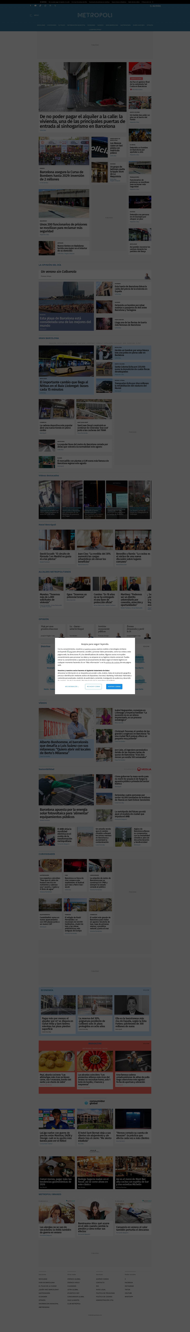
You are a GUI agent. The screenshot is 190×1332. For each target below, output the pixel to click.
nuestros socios (90, 649)
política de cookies (113, 662)
